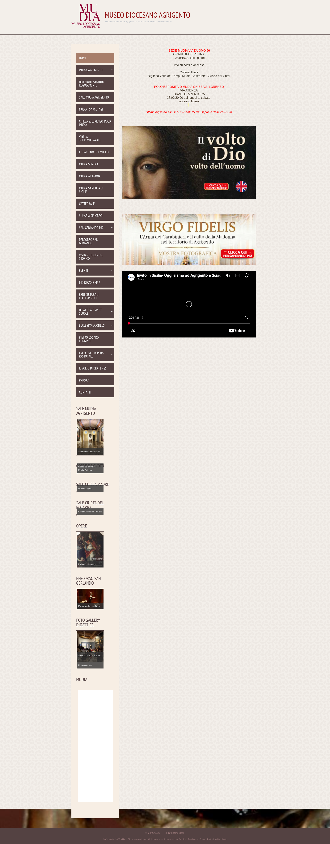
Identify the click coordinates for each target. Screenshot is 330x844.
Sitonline (182, 839)
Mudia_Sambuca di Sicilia (91, 190)
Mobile (217, 839)
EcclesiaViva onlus (92, 325)
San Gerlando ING (91, 228)
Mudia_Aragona (90, 176)
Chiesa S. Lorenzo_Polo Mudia (95, 123)
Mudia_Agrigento (91, 70)
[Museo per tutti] (90, 668)
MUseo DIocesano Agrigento (147, 15)
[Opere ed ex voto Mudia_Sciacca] (90, 473)
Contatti (85, 392)
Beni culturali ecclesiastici (89, 296)
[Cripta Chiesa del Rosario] (90, 514)
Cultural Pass (189, 72)
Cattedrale (87, 204)
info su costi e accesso (189, 65)
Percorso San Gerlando (88, 241)
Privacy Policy (206, 839)
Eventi (83, 271)
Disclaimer (193, 839)
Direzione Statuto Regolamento (91, 84)
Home (83, 58)
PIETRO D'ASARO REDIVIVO (89, 339)
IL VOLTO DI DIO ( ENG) (92, 368)
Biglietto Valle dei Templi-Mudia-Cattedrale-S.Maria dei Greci (189, 76)
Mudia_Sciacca (89, 164)
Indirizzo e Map (89, 283)
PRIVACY (84, 380)
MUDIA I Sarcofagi (91, 109)
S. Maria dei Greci (91, 216)
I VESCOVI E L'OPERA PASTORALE (91, 355)
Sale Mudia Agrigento (94, 97)
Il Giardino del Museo (94, 152)
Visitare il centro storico (91, 257)
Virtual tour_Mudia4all (90, 138)
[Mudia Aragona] (90, 491)
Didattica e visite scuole (90, 312)
